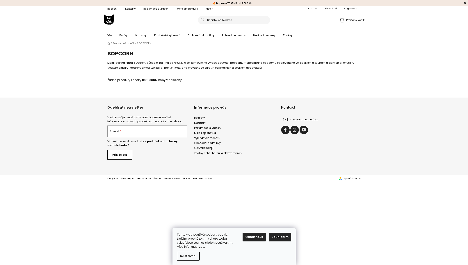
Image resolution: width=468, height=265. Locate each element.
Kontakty (130, 8)
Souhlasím (280, 237)
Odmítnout (254, 237)
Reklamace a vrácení (156, 8)
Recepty (112, 8)
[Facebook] (285, 130)
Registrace (350, 8)
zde (201, 247)
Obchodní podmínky (207, 143)
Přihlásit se (119, 155)
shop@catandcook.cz (304, 119)
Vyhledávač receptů (207, 138)
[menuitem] (109, 35)
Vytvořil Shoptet (352, 178)
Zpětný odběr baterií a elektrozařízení (218, 153)
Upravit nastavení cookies (198, 178)
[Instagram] (294, 130)
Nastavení (188, 256)
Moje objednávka (187, 8)
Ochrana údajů (203, 148)
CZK (311, 8)
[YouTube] (304, 130)
